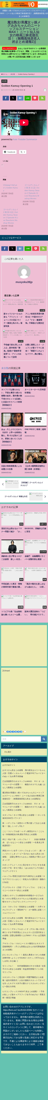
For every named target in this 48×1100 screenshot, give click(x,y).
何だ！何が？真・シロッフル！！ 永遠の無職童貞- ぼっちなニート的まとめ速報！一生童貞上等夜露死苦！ (23, 842)
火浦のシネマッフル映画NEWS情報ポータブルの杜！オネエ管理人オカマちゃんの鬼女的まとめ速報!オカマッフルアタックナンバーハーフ (22, 899)
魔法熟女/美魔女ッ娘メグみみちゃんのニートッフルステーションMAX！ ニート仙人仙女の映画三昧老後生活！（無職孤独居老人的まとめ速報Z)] (23, 796)
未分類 (4, 81)
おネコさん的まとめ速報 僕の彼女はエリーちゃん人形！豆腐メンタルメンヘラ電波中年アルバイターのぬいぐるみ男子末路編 (23, 773)
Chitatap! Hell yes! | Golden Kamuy (10, 187)
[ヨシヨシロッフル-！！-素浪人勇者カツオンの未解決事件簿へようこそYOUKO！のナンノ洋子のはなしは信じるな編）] (23, 958)
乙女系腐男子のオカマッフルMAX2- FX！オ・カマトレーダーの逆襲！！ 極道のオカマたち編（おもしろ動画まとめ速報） (23, 784)
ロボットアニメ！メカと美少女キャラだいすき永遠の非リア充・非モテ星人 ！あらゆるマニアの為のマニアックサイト (23, 868)
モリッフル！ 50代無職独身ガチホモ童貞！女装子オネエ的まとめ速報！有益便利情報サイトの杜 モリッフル (24, 969)
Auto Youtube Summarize (25, 139)
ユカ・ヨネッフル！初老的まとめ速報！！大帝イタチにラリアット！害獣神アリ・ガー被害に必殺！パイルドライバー (23, 910)
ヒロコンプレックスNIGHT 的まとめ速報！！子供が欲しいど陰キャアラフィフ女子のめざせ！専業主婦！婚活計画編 (23, 994)
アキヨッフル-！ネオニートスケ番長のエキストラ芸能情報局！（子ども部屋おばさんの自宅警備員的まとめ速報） (23, 947)
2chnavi (6, 671)
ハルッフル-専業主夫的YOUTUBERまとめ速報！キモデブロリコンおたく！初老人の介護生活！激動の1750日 (23, 879)
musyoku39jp (24, 282)
